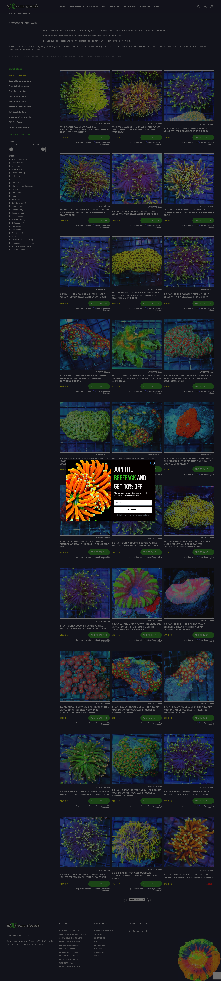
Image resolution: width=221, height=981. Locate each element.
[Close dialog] (152, 463)
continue (133, 509)
